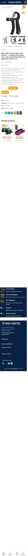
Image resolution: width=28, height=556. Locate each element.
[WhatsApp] (6, 113)
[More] (21, 113)
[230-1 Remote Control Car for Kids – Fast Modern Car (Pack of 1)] (20, 130)
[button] (23, 128)
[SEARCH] (24, 7)
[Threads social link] (10, 108)
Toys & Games (9, 46)
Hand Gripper (7, 105)
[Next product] (6, 50)
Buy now (5, 92)
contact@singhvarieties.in (7, 332)
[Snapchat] (15, 113)
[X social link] (6, 363)
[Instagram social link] (8, 108)
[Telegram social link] (11, 363)
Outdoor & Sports (18, 46)
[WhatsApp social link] (9, 363)
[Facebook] (9, 113)
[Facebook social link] (6, 108)
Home (2, 46)
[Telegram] (12, 113)
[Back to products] (4, 50)
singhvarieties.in (5, 334)
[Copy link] (18, 113)
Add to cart (13, 88)
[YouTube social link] (12, 108)
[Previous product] (2, 50)
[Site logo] (15, 2)
